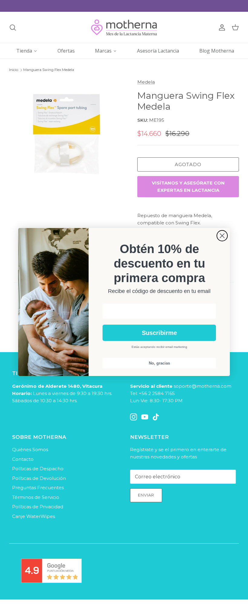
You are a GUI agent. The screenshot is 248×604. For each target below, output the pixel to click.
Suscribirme (159, 332)
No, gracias (159, 363)
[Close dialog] (222, 235)
